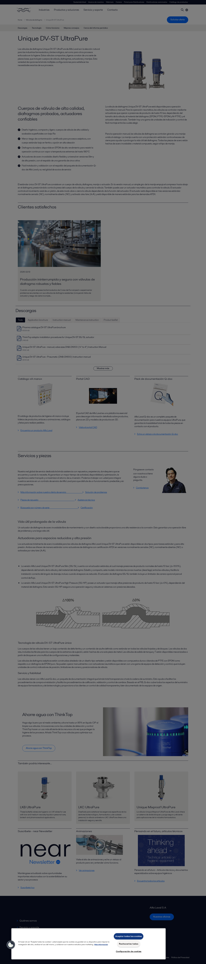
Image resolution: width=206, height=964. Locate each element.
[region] (88, 944)
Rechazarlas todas (128, 943)
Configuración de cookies (128, 951)
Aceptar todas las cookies (128, 936)
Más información (101, 944)
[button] (10, 944)
